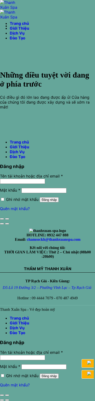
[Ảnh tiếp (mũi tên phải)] (7, 223)
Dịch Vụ (17, 33)
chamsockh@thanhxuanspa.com (53, 239)
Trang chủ (19, 23)
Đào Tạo (17, 38)
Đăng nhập (49, 200)
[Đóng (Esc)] (2, 219)
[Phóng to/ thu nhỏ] (7, 219)
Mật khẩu (10, 190)
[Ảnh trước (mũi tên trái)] (2, 223)
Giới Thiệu (19, 28)
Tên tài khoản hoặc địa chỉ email (31, 176)
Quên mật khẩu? (15, 208)
